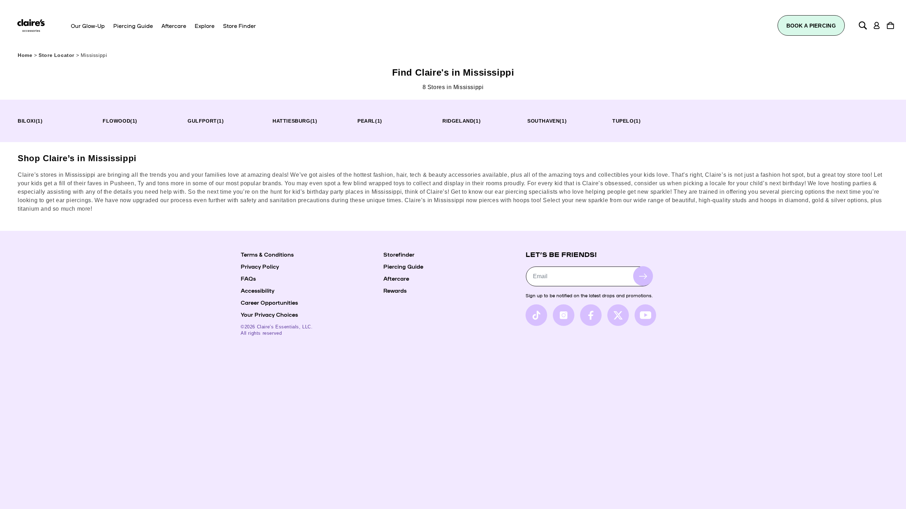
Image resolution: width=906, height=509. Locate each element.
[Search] (863, 25)
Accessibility (257, 290)
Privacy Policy (260, 266)
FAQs (248, 278)
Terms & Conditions (267, 254)
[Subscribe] (643, 276)
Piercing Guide (403, 266)
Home (25, 55)
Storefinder (398, 254)
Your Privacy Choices (269, 314)
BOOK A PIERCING (811, 26)
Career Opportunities (269, 302)
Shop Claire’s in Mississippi (77, 158)
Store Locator (57, 55)
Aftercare (396, 278)
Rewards (395, 290)
